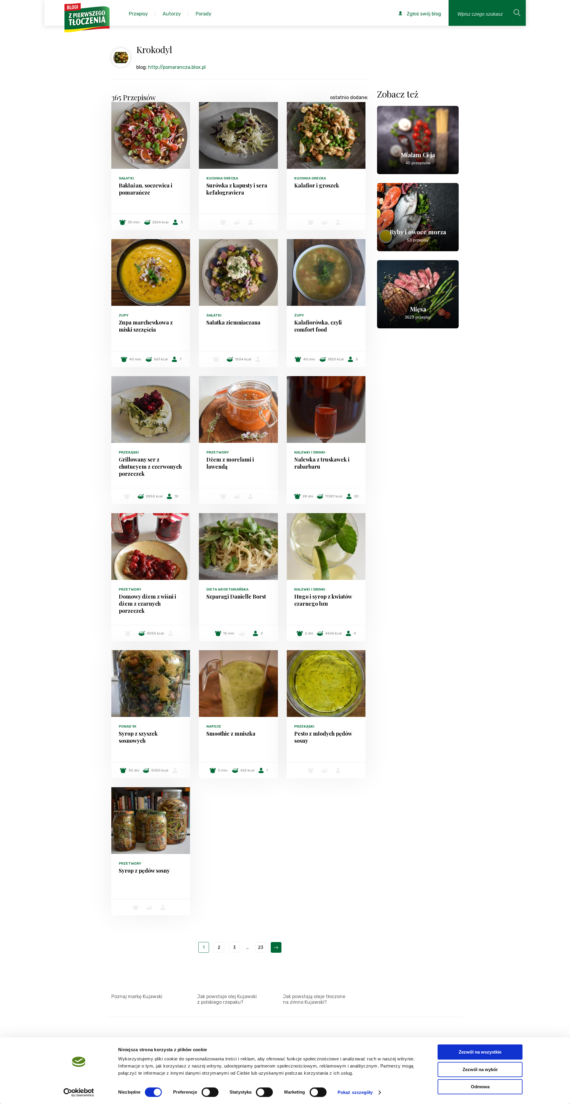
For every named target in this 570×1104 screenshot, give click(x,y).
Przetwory (217, 452)
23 (260, 947)
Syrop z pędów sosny (144, 870)
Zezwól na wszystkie (480, 1051)
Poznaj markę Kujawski (136, 996)
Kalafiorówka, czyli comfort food (318, 326)
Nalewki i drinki (309, 452)
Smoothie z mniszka (230, 733)
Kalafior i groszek (316, 185)
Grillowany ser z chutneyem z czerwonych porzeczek (150, 466)
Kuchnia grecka (222, 178)
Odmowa (480, 1086)
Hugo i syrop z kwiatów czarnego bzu (323, 600)
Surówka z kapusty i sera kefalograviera (236, 189)
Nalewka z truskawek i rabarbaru (321, 463)
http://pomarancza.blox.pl (177, 67)
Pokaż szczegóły (355, 1092)
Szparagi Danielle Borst (236, 596)
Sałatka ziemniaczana (233, 322)
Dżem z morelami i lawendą (230, 463)
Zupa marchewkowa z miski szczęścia (146, 326)
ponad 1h (127, 726)
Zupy (124, 315)
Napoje (213, 726)
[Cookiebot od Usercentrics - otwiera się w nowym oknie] (79, 1092)
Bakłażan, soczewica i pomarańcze (145, 189)
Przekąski (129, 452)
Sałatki (126, 178)
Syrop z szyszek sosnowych (138, 737)
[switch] (210, 1092)
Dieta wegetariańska (227, 589)
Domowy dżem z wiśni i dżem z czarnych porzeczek (147, 603)
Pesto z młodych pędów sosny (323, 737)
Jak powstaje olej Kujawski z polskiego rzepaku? (227, 999)
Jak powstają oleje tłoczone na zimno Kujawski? (314, 999)
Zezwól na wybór (480, 1069)
